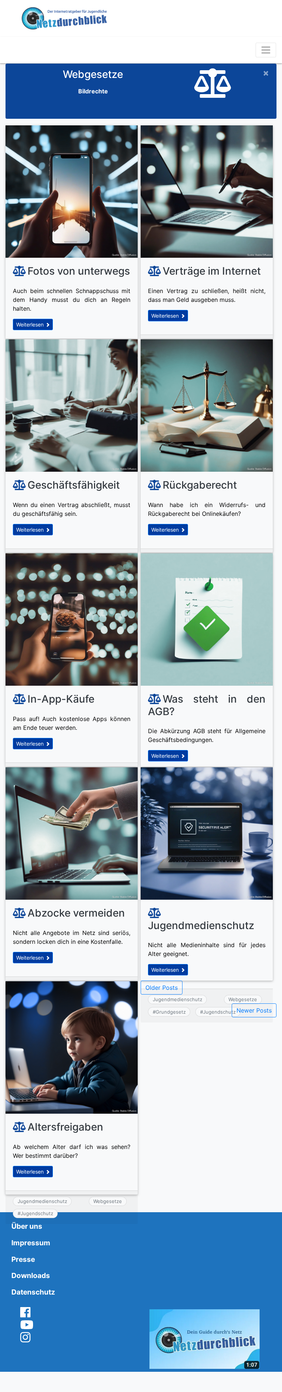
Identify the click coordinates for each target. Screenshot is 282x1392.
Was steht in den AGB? (206, 705)
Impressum (30, 1242)
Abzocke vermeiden (76, 913)
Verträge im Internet (212, 271)
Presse (23, 1259)
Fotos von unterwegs (79, 271)
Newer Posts (254, 1010)
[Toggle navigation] (266, 50)
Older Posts (161, 987)
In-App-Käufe (61, 699)
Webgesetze (107, 1201)
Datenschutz (33, 1292)
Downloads (30, 1275)
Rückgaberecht (200, 485)
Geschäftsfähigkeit (74, 485)
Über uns (26, 1226)
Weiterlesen (30, 324)
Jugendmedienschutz (201, 925)
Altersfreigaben (65, 1127)
